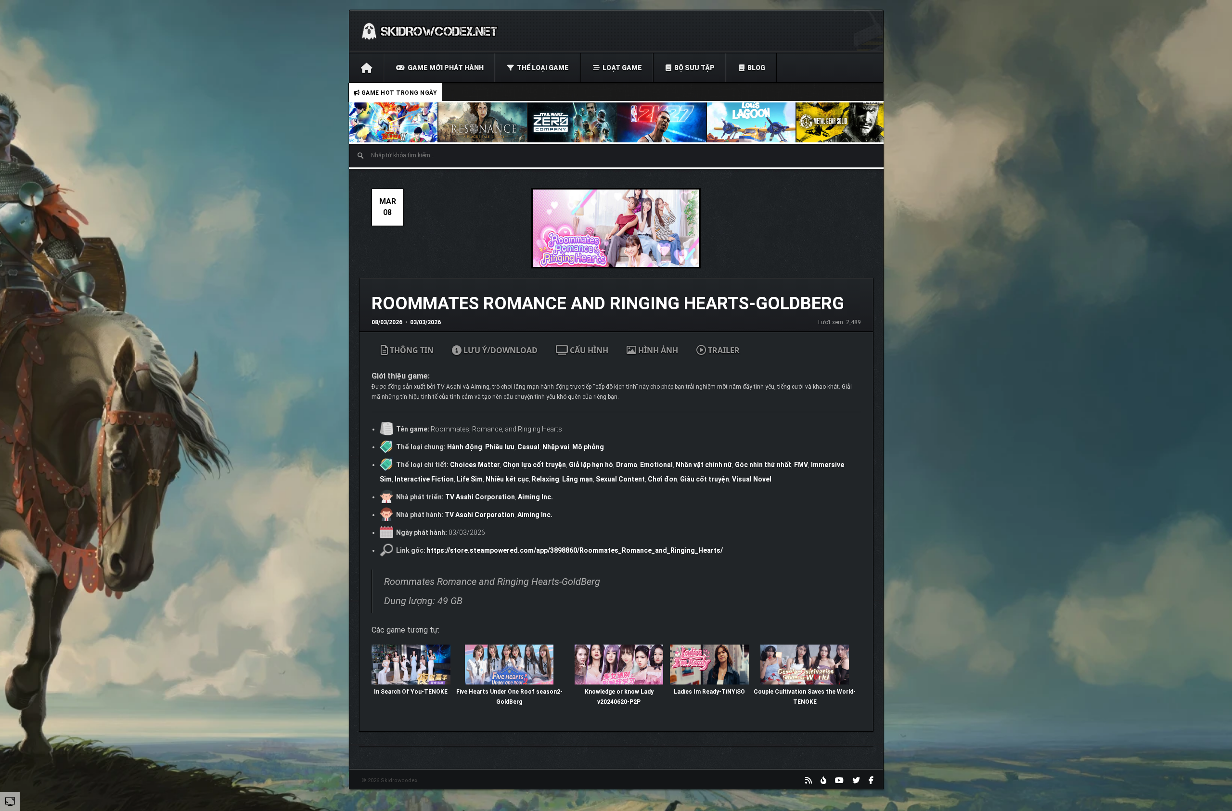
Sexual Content (620, 479)
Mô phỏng (588, 447)
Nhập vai (555, 447)
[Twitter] (856, 780)
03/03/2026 (425, 322)
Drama (626, 465)
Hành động (464, 447)
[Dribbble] (823, 780)
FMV (801, 465)
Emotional (656, 465)
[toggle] (10, 801)
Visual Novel (751, 479)
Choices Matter (475, 465)
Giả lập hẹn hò (591, 465)
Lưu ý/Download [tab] (500, 350)
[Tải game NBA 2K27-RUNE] (662, 122)
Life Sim (470, 479)
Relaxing (545, 479)
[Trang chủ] (366, 67)
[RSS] (808, 780)
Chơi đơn (662, 479)
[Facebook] (871, 780)
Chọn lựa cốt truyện (534, 465)
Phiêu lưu (499, 447)
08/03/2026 (387, 322)
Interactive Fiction (424, 479)
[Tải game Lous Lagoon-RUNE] (751, 122)
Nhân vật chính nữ (704, 465)
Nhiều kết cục (507, 479)
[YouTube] (839, 780)
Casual (528, 447)
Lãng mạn (577, 479)
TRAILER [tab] (723, 350)
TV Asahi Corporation (480, 497)
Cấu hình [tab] (588, 350)
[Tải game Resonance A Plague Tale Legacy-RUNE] (483, 122)
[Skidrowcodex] (429, 30)
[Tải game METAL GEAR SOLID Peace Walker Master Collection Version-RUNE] (841, 122)
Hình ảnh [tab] (657, 350)
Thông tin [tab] (411, 350)
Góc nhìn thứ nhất (763, 465)
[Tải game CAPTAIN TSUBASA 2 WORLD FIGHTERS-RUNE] (393, 122)
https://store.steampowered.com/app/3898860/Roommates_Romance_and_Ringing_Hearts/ (575, 550)
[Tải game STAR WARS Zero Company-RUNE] (572, 122)
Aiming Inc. (535, 497)
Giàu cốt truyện (704, 479)
